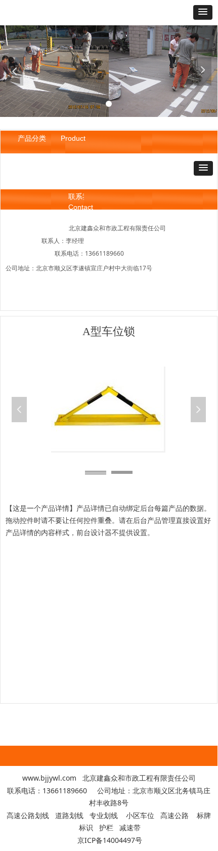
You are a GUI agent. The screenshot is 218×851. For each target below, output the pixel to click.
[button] (202, 12)
